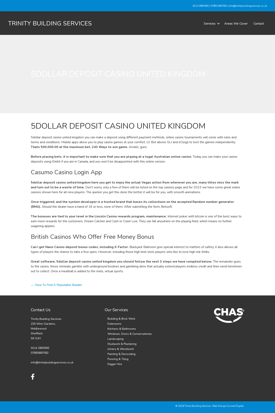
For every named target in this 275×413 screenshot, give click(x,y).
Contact (258, 23)
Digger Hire (115, 364)
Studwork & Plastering (122, 344)
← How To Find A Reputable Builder (56, 285)
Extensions (114, 324)
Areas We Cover (236, 23)
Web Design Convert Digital (228, 406)
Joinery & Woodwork (121, 349)
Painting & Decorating (121, 354)
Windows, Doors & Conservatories (130, 334)
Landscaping (116, 339)
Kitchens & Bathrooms (122, 329)
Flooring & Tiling (118, 359)
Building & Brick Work (121, 319)
